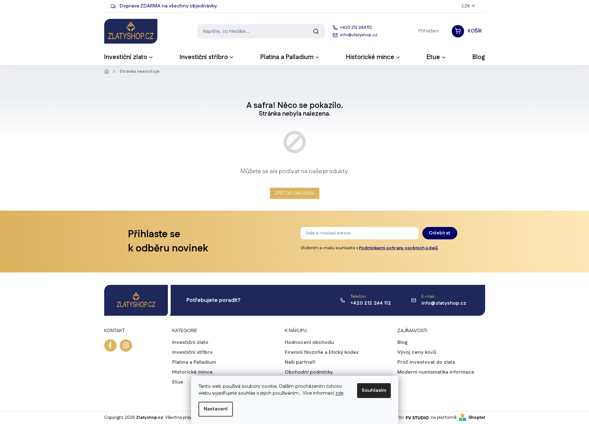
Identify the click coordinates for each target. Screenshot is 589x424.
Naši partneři (300, 362)
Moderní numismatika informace (435, 372)
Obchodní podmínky (309, 372)
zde (339, 393)
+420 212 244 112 (370, 303)
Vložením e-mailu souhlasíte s (369, 248)
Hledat (316, 31)
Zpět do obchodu (294, 193)
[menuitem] (129, 59)
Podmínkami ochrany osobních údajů (398, 248)
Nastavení (216, 409)
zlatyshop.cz (126, 345)
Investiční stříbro (192, 352)
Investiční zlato (190, 342)
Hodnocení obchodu (309, 342)
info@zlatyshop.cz (444, 303)
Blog (402, 342)
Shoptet (476, 417)
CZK (466, 6)
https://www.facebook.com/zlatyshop (110, 345)
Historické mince (192, 372)
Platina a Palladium (194, 362)
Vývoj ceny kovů (416, 352)
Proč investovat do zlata (426, 362)
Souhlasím (374, 390)
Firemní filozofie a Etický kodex (322, 352)
